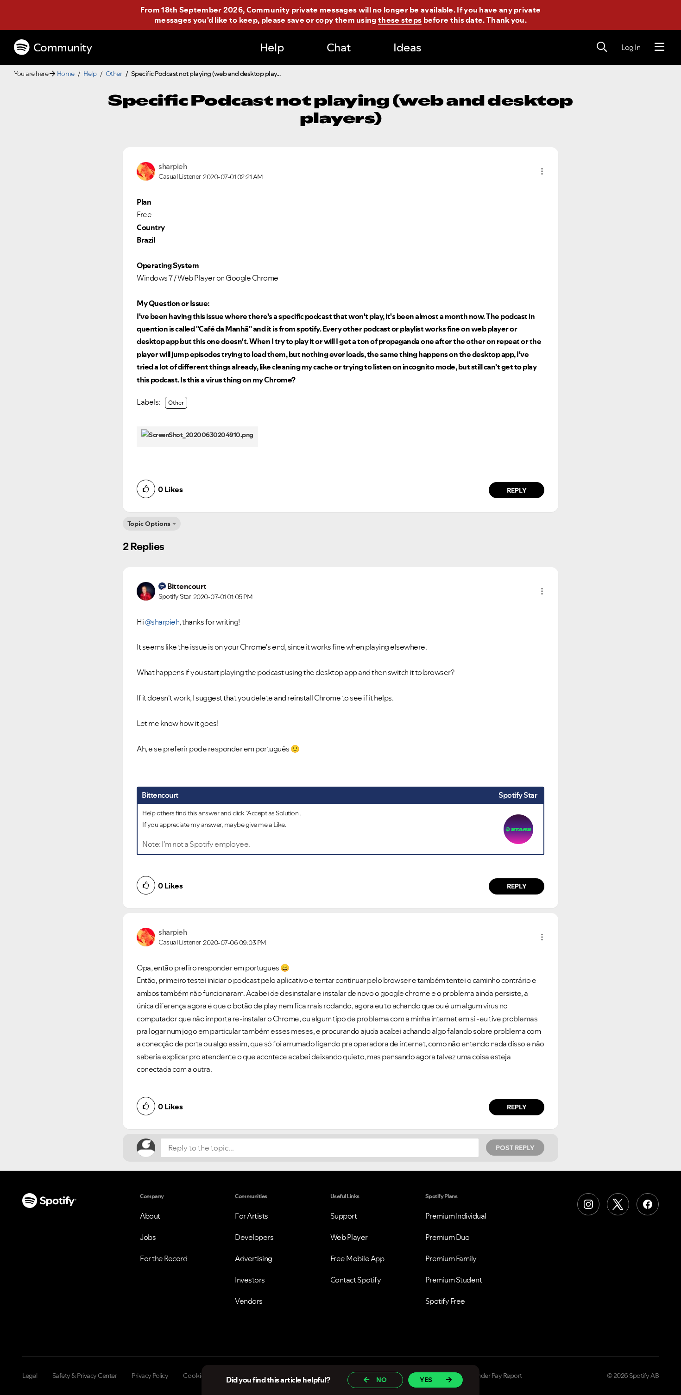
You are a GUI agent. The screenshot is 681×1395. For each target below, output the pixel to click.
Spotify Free (445, 1301)
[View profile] (146, 170)
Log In (630, 47)
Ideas (407, 47)
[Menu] (659, 47)
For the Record (163, 1258)
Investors (250, 1280)
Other (114, 73)
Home (66, 73)
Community (62, 47)
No (381, 1379)
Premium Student (453, 1280)
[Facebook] (648, 1204)
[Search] (602, 47)
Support (343, 1216)
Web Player (349, 1237)
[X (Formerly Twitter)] (618, 1204)
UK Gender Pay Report (491, 1375)
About (150, 1216)
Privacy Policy (150, 1375)
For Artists (251, 1216)
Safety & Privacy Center (84, 1375)
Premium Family (451, 1258)
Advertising (253, 1258)
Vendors (249, 1301)
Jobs (148, 1237)
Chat (339, 47)
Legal (30, 1375)
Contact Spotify (355, 1280)
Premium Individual (455, 1216)
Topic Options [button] (148, 523)
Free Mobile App (357, 1258)
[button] (542, 171)
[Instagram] (588, 1204)
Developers (254, 1237)
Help (272, 47)
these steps (400, 20)
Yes (426, 1379)
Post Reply (515, 1147)
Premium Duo (447, 1237)
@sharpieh (162, 622)
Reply (517, 490)
